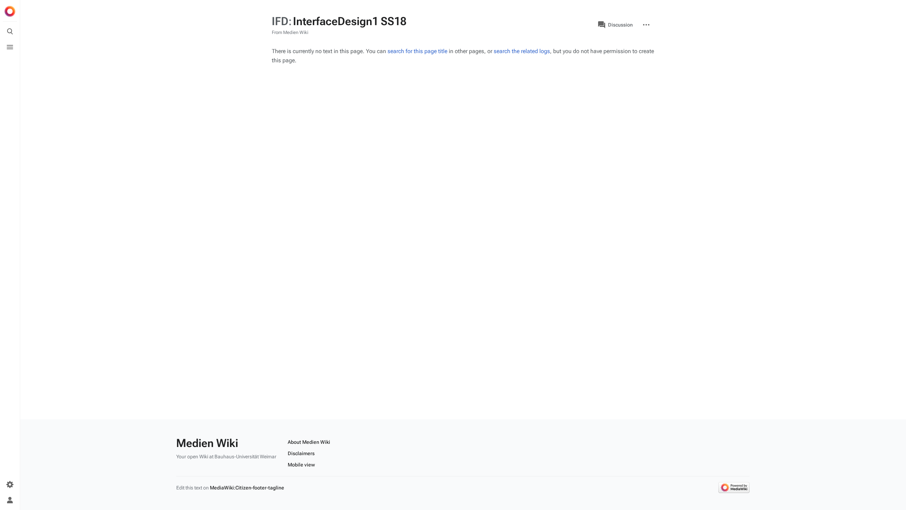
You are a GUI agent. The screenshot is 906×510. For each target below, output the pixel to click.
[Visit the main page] (10, 11)
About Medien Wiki (309, 442)
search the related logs (522, 51)
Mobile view (301, 465)
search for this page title (417, 51)
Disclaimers (301, 453)
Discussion (620, 25)
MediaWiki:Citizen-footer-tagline (247, 488)
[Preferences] (10, 484)
